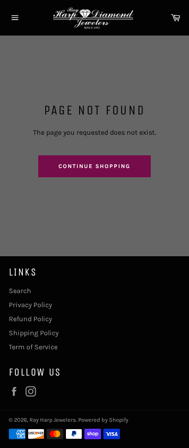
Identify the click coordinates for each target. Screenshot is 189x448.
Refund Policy (30, 319)
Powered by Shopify (103, 419)
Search (20, 291)
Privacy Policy (30, 305)
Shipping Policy (33, 333)
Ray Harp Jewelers (52, 419)
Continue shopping (94, 166)
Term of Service (33, 347)
